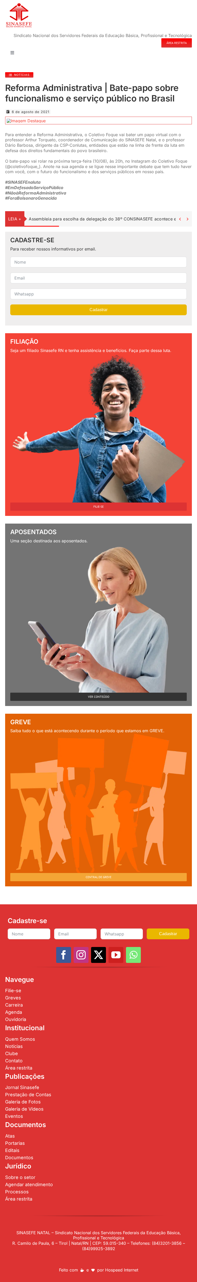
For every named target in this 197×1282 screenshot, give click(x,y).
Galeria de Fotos (23, 1101)
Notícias (14, 1046)
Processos (17, 1191)
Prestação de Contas (28, 1094)
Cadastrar (98, 310)
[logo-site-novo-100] (19, 4)
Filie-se (13, 990)
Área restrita (18, 1068)
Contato (14, 1060)
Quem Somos (20, 1039)
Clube (11, 1053)
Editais (12, 1150)
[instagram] (81, 955)
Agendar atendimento (29, 1184)
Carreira (14, 1005)
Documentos (19, 1157)
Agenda (13, 1012)
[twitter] (98, 955)
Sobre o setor (20, 1177)
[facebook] (63, 955)
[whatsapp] (133, 955)
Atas (10, 1136)
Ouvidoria (15, 1019)
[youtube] (116, 955)
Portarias (15, 1143)
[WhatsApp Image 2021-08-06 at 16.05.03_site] (26, 120)
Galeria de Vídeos (24, 1109)
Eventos (14, 1116)
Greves (13, 997)
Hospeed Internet (121, 1269)
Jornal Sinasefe (22, 1087)
